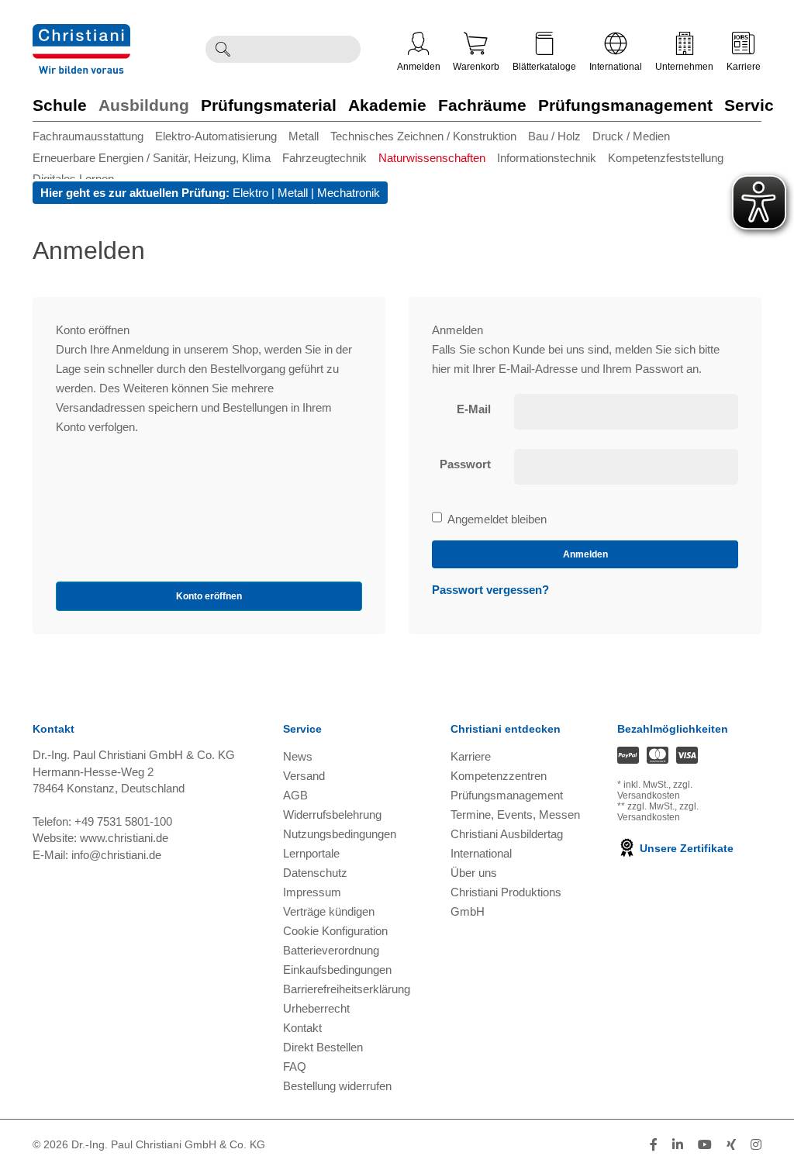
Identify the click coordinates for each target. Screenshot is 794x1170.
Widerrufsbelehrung (332, 814)
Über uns (474, 872)
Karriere (744, 66)
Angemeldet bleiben (497, 520)
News (297, 756)
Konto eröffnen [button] (209, 596)
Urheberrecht (316, 1008)
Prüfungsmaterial (269, 105)
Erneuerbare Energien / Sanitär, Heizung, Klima (152, 157)
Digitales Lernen (73, 178)
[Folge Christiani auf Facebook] (654, 1144)
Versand (304, 775)
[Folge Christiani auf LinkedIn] (677, 1144)
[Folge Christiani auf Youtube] (705, 1144)
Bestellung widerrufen (337, 1085)
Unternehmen (684, 66)
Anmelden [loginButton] (585, 554)
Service (753, 105)
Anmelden (418, 66)
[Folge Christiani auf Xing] (731, 1144)
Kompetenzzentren (499, 775)
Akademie (387, 105)
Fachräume (482, 105)
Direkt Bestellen (323, 1047)
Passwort (465, 464)
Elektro (250, 192)
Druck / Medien (631, 136)
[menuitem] (94, 136)
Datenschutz (315, 872)
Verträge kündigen (329, 911)
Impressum (312, 892)
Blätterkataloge (544, 66)
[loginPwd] (626, 467)
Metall (303, 136)
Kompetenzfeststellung (665, 157)
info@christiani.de (116, 854)
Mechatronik (348, 192)
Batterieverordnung (331, 950)
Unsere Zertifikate (685, 848)
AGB (295, 795)
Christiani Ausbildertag (507, 833)
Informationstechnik (546, 157)
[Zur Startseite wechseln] (81, 33)
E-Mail (474, 409)
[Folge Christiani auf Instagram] (756, 1144)
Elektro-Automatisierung (216, 136)
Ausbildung (143, 105)
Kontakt (302, 1027)
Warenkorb (476, 66)
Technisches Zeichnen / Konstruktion (423, 136)
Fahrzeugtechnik (324, 157)
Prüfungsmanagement (625, 105)
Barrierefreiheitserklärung (346, 989)
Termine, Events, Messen (515, 814)
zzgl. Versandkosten (654, 790)
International (615, 66)
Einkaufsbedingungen (337, 969)
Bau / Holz (554, 136)
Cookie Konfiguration (335, 930)
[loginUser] (626, 412)
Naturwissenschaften (431, 157)
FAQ (294, 1066)
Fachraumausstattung (88, 136)
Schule (60, 105)
